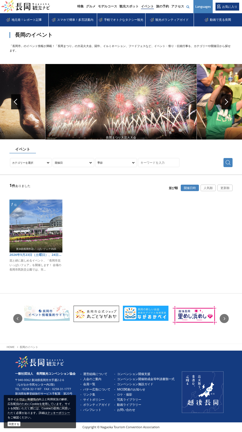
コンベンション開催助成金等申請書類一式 (146, 379)
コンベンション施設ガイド (135, 384)
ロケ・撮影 (124, 394)
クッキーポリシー (58, 413)
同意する (14, 424)
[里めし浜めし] (195, 319)
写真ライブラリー (129, 399)
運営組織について (95, 374)
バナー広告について (96, 389)
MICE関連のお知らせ (131, 389)
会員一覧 (89, 384)
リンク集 (89, 394)
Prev (16, 101)
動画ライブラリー (129, 405)
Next (226, 101)
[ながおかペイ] (145, 319)
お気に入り (229, 7)
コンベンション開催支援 (133, 374)
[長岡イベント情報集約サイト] (47, 319)
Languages (203, 7)
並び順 (173, 188)
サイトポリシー (93, 399)
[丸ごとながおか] (96, 319)
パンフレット (92, 410)
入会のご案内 (92, 379)
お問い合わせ (126, 410)
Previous (17, 318)
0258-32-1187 (31, 389)
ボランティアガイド (96, 405)
